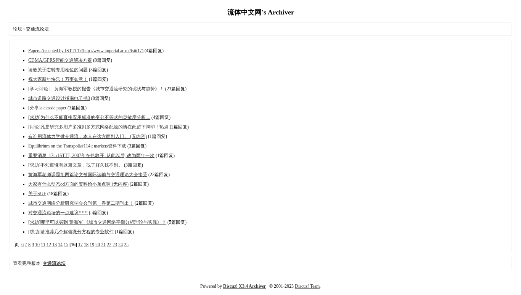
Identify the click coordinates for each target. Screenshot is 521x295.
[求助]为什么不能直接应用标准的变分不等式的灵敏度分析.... (89, 117)
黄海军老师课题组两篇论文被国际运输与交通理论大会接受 (87, 174)
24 (120, 244)
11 (43, 244)
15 (66, 244)
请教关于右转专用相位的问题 (58, 69)
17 (80, 244)
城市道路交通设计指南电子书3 (59, 98)
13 (54, 244)
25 (126, 244)
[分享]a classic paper (47, 108)
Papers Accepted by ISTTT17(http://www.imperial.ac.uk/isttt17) (85, 50)
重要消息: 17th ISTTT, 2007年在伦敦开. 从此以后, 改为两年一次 (91, 155)
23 (115, 244)
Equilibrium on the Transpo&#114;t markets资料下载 (77, 146)
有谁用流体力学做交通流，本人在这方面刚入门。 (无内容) (87, 136)
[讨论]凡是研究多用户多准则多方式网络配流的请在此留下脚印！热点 (98, 127)
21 (103, 244)
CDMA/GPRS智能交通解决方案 (60, 60)
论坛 (17, 29)
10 (37, 244)
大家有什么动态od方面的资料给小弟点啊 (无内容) (78, 184)
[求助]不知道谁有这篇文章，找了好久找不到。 (75, 165)
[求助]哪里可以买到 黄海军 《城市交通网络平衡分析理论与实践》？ (97, 222)
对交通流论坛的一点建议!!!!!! (58, 212)
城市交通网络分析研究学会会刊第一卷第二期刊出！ (80, 203)
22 (109, 244)
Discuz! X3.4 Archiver (244, 286)
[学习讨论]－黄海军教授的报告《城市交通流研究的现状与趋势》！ (96, 88)
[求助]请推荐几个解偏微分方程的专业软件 (71, 231)
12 (49, 244)
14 (60, 244)
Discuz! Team (307, 286)
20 (97, 244)
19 (92, 244)
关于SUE (37, 193)
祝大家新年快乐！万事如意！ (58, 79)
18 (86, 244)
